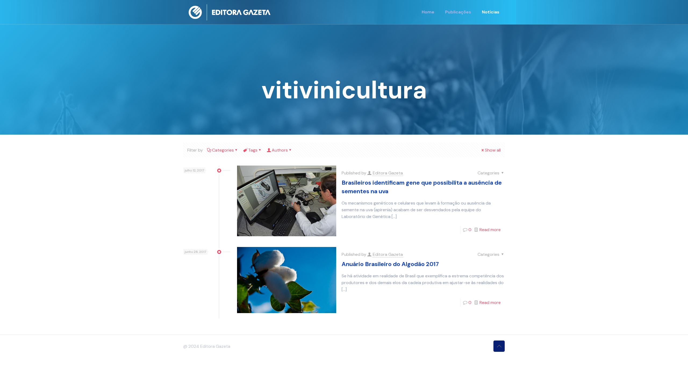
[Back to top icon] (499, 346)
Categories (223, 150)
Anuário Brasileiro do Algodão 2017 (390, 264)
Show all (493, 150)
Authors (280, 150)
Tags (252, 150)
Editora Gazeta (388, 173)
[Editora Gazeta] (229, 12)
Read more (490, 229)
